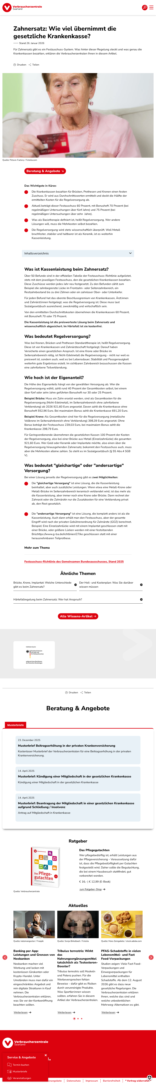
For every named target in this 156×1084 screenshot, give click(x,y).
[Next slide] (151, 957)
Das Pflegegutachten (94, 850)
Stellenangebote (52, 1080)
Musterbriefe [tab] (15, 725)
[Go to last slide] (4, 957)
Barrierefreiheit (111, 1080)
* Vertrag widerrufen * (138, 1080)
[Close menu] (45, 1055)
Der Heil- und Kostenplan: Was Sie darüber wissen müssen (106, 585)
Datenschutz (74, 1080)
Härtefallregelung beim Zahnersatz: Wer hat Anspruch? (47, 599)
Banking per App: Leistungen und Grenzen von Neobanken (34, 955)
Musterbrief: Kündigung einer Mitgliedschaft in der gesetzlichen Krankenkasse (74, 776)
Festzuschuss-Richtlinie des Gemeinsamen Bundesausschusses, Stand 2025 (74, 561)
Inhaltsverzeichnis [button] (36, 253)
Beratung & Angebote (43, 171)
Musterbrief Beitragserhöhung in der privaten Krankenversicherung (66, 746)
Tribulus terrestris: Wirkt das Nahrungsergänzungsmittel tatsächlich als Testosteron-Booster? (77, 958)
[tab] (74, 1018)
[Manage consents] (149, 1077)
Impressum (92, 1080)
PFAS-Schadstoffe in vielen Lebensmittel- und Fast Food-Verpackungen (121, 955)
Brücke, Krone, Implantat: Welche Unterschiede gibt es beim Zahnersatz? (42, 585)
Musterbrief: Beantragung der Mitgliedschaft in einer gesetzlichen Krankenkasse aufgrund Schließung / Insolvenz (76, 805)
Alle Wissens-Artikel (76, 616)
